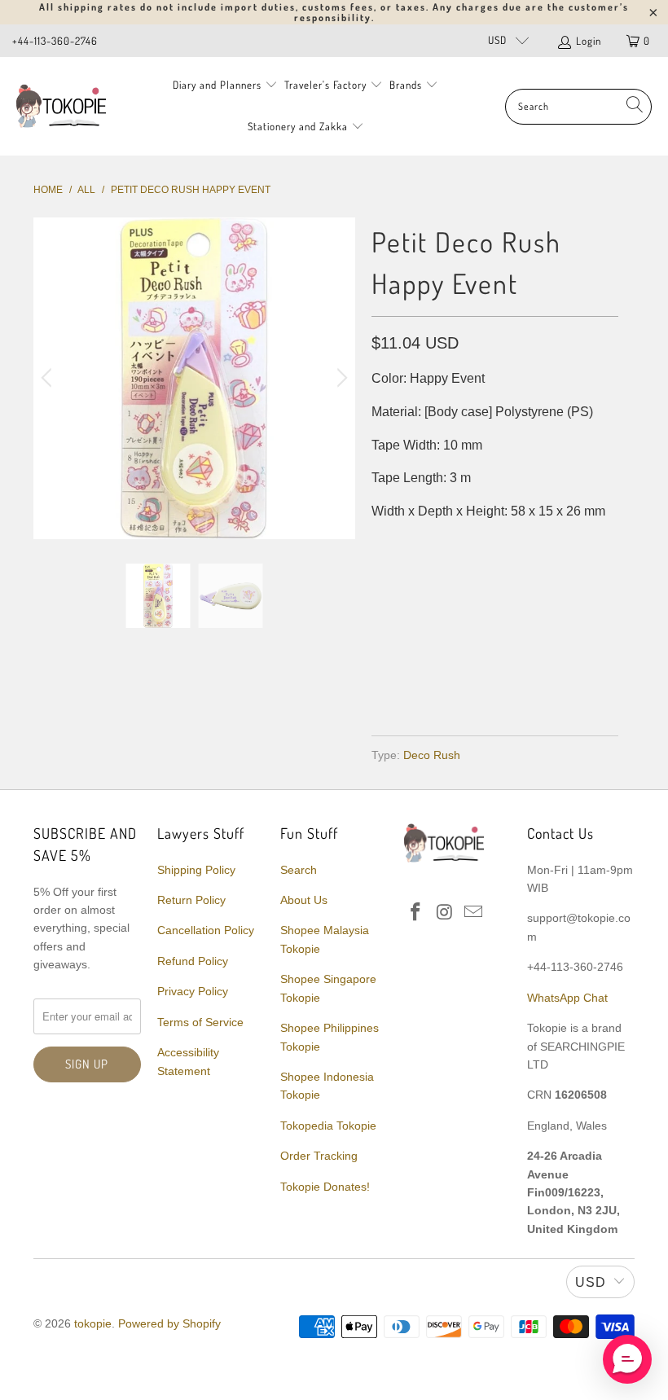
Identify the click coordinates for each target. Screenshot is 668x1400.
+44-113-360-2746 (55, 40)
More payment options (554, 673)
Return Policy (191, 899)
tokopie (93, 1323)
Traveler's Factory (327, 84)
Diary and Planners (217, 84)
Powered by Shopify (169, 1323)
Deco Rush (431, 754)
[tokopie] (61, 106)
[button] (627, 1359)
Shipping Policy (196, 869)
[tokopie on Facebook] (416, 913)
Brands (405, 84)
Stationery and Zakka (298, 126)
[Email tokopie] (474, 913)
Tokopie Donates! (325, 1186)
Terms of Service (200, 1022)
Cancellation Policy (205, 930)
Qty (382, 544)
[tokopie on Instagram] (445, 913)
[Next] (339, 378)
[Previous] (49, 378)
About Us (303, 899)
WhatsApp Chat (567, 997)
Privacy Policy (192, 991)
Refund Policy (192, 961)
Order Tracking (319, 1155)
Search (298, 869)
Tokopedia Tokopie (328, 1125)
